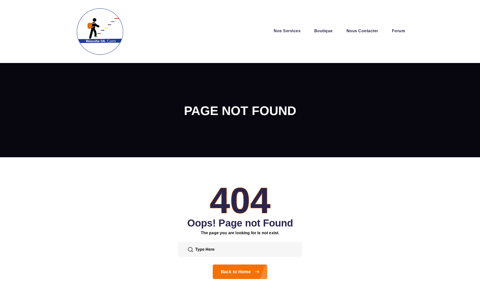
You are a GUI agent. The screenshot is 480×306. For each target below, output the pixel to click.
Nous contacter (362, 31)
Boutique (323, 31)
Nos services (287, 31)
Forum (398, 31)
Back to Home (236, 271)
